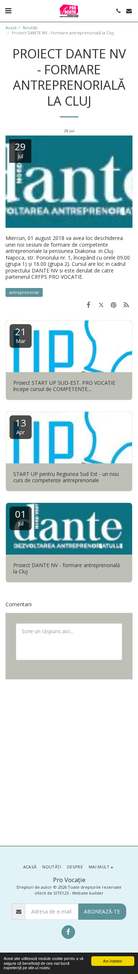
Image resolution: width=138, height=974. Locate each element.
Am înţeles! (112, 961)
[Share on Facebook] (88, 304)
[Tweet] (101, 304)
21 (20, 334)
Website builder (87, 893)
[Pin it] (113, 304)
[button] (8, 10)
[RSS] (126, 304)
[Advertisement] (69, 762)
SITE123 (60, 893)
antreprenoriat (24, 292)
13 (20, 426)
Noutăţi (30, 27)
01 (20, 517)
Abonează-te (102, 911)
